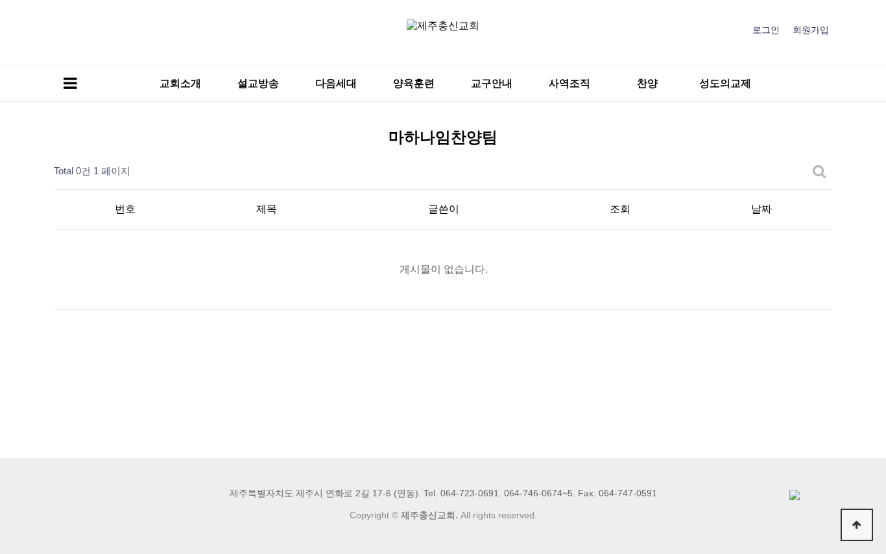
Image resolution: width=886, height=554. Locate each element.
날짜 (761, 208)
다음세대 (336, 83)
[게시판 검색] (819, 171)
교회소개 (180, 83)
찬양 (647, 83)
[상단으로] (857, 525)
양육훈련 (414, 83)
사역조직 (569, 83)
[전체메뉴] (70, 83)
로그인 (766, 30)
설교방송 (258, 83)
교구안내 (491, 83)
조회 (620, 208)
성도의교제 (725, 83)
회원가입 (811, 30)
